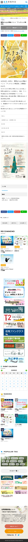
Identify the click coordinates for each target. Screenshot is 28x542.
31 (6, 389)
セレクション (14, 458)
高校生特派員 (13, 461)
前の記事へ (5, 223)
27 (17, 386)
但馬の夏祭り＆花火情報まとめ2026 (6, 410)
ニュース (7, 6)
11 (10, 381)
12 (14, 381)
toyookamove (5, 190)
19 (14, 383)
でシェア (4, 35)
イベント (12, 6)
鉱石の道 (20, 461)
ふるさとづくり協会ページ (13, 531)
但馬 (17, 464)
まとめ (4, 458)
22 (25, 383)
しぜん (21, 6)
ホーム (2, 6)
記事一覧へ (14, 223)
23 (2, 386)
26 (14, 386)
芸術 (3, 461)
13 (17, 381)
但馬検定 (22, 464)
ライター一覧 (13, 471)
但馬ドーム (11, 464)
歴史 (8, 461)
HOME (2, 18)
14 (21, 381)
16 (2, 383)
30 (2, 389)
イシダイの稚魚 (18, 424)
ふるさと (17, 6)
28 (21, 386)
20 (17, 383)
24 (6, 386)
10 (6, 381)
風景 (8, 458)
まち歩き (21, 458)
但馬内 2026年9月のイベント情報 (7, 439)
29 (25, 386)
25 (10, 386)
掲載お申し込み (13, 526)
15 (25, 381)
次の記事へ (22, 223)
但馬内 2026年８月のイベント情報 (21, 410)
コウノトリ (5, 464)
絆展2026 (3, 424)
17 (6, 383)
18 (10, 383)
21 (21, 383)
